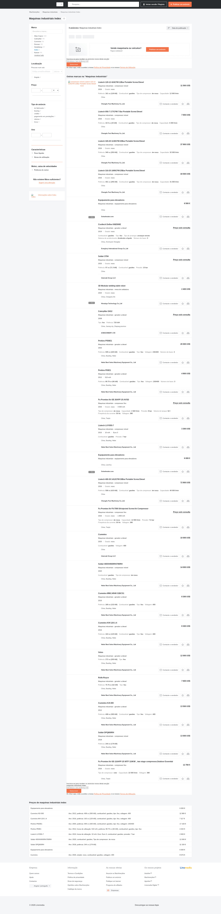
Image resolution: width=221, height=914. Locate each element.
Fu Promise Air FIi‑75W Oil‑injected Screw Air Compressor (123, 509)
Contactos (33, 881)
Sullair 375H (103, 256)
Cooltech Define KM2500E (109, 224)
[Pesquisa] (70, 4)
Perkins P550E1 (105, 341)
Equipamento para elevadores (111, 200)
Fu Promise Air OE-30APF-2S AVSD (113, 400)
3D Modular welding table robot (111, 286)
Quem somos (34, 873)
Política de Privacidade (102, 67)
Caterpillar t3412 (105, 311)
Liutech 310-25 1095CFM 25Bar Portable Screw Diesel (121, 171)
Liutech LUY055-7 (106, 425)
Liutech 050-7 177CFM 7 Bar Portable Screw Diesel (120, 112)
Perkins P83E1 (104, 370)
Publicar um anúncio (157, 49)
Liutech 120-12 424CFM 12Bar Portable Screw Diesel (121, 82)
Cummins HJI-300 (106, 703)
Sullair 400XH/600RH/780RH (110, 564)
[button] (182, 104)
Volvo (100, 652)
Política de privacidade (76, 877)
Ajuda (31, 877)
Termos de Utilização (127, 67)
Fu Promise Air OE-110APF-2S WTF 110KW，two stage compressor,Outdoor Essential (135, 761)
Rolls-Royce (103, 678)
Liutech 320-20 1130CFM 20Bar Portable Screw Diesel (121, 141)
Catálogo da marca (75, 889)
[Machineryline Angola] (41, 4)
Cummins (102, 534)
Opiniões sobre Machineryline (78, 885)
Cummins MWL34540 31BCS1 (111, 593)
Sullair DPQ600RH (106, 732)
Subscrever (74, 64)
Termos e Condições (75, 873)
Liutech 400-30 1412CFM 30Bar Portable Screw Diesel (121, 479)
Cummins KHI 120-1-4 (107, 623)
